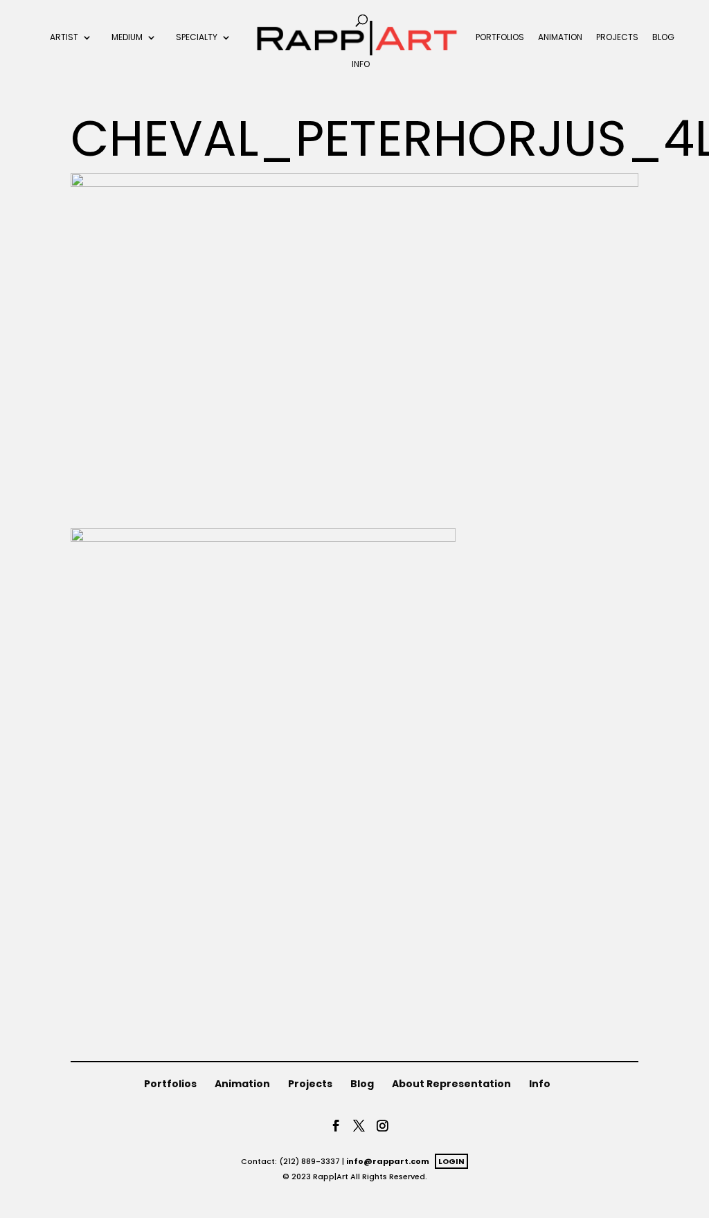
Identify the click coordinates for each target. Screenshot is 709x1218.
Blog (663, 38)
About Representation (451, 1084)
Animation (560, 38)
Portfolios (500, 38)
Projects (617, 38)
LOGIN (451, 1161)
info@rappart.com (387, 1161)
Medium (127, 38)
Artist (64, 38)
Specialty (196, 38)
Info (361, 65)
